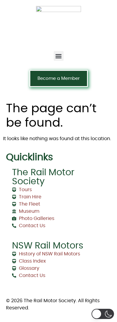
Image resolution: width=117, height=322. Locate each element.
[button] (59, 56)
